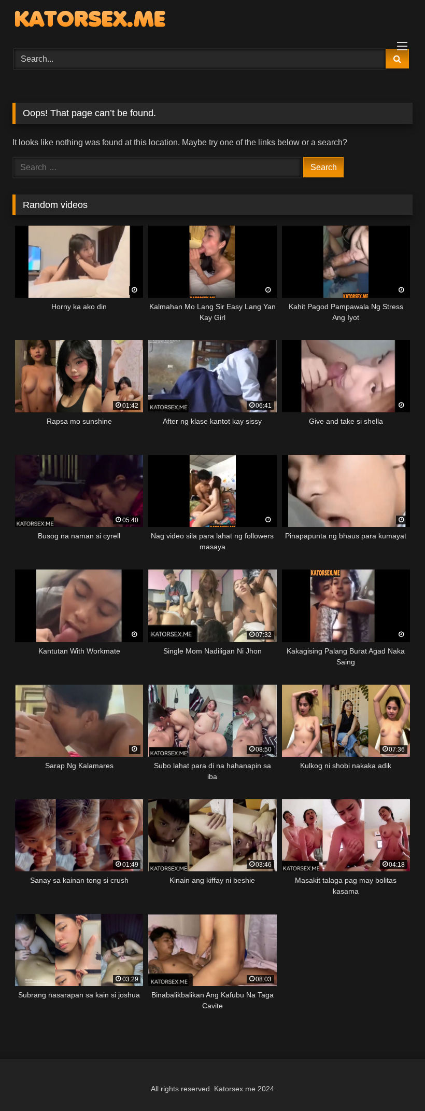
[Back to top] (392, 1080)
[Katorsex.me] (212, 20)
